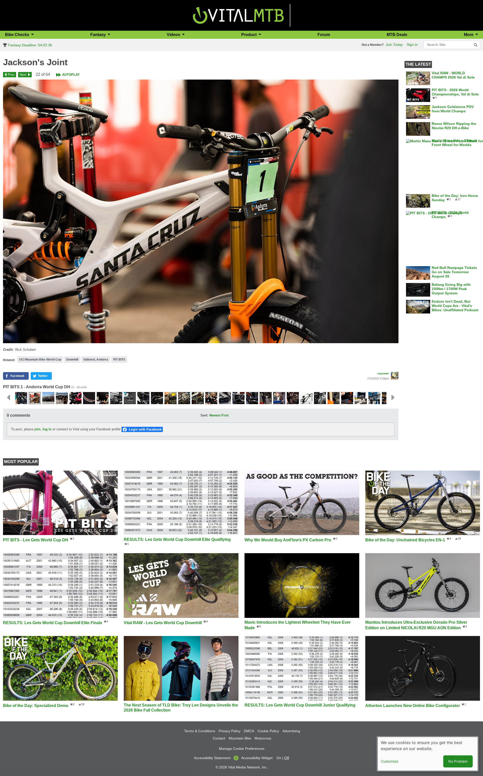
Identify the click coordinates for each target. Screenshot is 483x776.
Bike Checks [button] (17, 34)
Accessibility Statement (212, 758)
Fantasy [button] (98, 34)
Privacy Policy (229, 731)
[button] (200, 211)
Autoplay (71, 75)
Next (23, 75)
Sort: (204, 415)
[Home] (238, 15)
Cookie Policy (268, 731)
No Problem (458, 761)
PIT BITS (119, 359)
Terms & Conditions (199, 731)
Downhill (72, 359)
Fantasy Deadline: (29, 45)
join (37, 429)
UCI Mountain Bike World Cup (40, 359)
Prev (11, 75)
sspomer (383, 373)
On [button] (278, 758)
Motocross (263, 738)
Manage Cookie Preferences (241, 749)
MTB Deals (397, 34)
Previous (8, 397)
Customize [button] (389, 761)
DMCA (249, 731)
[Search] (475, 45)
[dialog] (427, 754)
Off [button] (286, 758)
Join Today (394, 45)
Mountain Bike (240, 738)
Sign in (412, 45)
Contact (219, 738)
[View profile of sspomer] (394, 375)
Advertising (291, 731)
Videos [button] (174, 34)
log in (47, 429)
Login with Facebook (145, 429)
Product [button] (249, 34)
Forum (323, 34)
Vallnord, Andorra (95, 359)
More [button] (469, 34)
